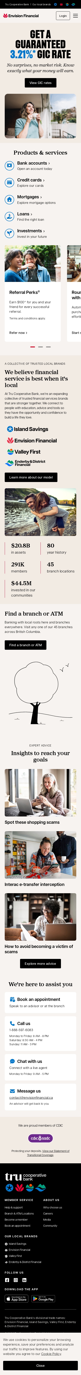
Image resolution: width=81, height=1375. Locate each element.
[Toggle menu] (75, 15)
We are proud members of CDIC (40, 1125)
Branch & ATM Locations (19, 1213)
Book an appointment (38, 999)
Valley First (15, 1255)
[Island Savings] (55, 4)
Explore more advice (40, 963)
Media (47, 1219)
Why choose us (52, 1207)
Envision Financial (19, 1249)
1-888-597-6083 (21, 1030)
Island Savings (17, 1243)
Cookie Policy (51, 1354)
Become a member (16, 1219)
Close (40, 1365)
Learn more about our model (31, 477)
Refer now (17, 333)
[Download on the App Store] (16, 1298)
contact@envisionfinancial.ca (31, 1097)
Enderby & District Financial (25, 1262)
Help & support (14, 1207)
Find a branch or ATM (25, 645)
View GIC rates (40, 83)
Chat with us (29, 1061)
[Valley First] (67, 4)
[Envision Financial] (61, 4)
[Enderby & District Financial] (73, 4)
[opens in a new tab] (40, 1138)
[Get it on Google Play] (43, 1298)
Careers (48, 1213)
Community (50, 1225)
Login (63, 16)
